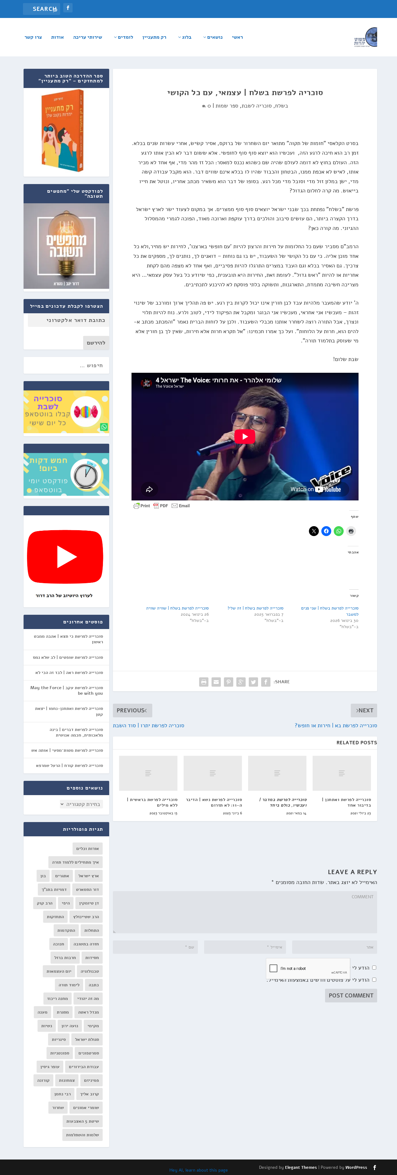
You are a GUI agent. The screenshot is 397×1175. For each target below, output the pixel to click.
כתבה (94, 985)
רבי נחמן (62, 1094)
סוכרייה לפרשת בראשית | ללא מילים (152, 802)
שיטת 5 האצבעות (82, 1121)
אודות (57, 38)
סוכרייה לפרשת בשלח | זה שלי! (255, 608)
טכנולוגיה (90, 971)
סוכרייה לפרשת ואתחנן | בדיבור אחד (346, 802)
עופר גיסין (50, 1067)
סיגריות (59, 1039)
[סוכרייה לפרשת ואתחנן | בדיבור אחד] (342, 773)
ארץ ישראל (88, 876)
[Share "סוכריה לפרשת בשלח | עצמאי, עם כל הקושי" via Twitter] (253, 682)
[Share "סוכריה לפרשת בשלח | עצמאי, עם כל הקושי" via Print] (204, 682)
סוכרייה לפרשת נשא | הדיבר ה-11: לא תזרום (214, 802)
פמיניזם (91, 1080)
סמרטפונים (88, 1053)
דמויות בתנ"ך (54, 889)
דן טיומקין (89, 903)
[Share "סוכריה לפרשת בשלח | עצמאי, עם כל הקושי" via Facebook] (266, 682)
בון (43, 876)
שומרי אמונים (86, 1108)
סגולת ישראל (87, 1039)
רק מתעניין (154, 38)
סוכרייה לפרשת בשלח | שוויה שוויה (177, 608)
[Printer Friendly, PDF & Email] (162, 505)
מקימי (93, 1026)
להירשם (96, 342)
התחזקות (55, 917)
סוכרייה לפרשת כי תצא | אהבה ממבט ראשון (68, 639)
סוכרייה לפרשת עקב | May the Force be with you (66, 690)
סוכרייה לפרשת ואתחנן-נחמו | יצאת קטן (69, 711)
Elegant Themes (301, 1167)
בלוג (186, 38)
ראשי (237, 38)
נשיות (46, 1026)
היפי (66, 903)
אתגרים (62, 876)
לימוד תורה (69, 985)
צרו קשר (33, 38)
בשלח (281, 105)
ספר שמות (227, 105)
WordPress (356, 1167)
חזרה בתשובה (86, 944)
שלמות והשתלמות (82, 1135)
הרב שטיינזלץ (86, 917)
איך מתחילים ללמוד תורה (75, 862)
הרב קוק (44, 903)
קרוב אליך (89, 1094)
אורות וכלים (87, 849)
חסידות (92, 958)
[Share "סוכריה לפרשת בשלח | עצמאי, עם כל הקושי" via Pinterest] (228, 682)
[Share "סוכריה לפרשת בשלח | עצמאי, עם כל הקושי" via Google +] (241, 682)
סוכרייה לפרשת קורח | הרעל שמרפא (69, 765)
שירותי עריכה (87, 38)
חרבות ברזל (65, 958)
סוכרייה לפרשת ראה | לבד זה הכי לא (69, 673)
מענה (42, 1012)
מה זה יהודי (88, 998)
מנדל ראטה (88, 1012)
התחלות (91, 930)
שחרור (58, 1108)
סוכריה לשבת (257, 105)
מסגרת (63, 1012)
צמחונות (67, 1080)
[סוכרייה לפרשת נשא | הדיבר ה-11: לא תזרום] (213, 773)
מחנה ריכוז (57, 998)
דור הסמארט (87, 889)
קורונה (43, 1080)
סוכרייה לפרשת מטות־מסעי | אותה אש (67, 750)
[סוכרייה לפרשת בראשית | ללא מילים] (148, 773)
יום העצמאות (59, 971)
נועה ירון (69, 1026)
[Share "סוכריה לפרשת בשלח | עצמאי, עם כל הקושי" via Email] (216, 682)
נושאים (215, 38)
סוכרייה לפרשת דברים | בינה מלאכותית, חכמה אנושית (76, 732)
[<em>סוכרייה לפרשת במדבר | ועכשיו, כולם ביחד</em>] (277, 773)
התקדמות (66, 930)
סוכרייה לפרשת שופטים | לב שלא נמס (68, 657)
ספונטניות (59, 1053)
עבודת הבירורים (84, 1067)
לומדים (125, 38)
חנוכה (58, 944)
